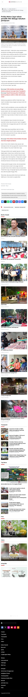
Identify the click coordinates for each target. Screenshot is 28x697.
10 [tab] (23, 562)
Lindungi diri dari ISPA (10, 612)
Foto (2, 516)
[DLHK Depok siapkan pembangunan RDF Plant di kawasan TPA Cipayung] (4, 504)
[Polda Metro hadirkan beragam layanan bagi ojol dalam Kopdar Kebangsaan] (14, 317)
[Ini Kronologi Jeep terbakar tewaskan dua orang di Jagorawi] (14, 386)
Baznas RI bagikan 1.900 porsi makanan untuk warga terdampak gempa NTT (17, 437)
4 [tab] (16, 538)
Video (2, 540)
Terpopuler (4, 424)
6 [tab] (15, 562)
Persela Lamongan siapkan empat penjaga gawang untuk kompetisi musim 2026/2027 (17, 450)
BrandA (3, 680)
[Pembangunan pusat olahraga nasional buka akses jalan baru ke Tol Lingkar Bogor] (14, 474)
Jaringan (3, 668)
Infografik (4, 563)
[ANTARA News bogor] (15, 1)
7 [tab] (17, 562)
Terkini (3, 632)
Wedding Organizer (20, 207)
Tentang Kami (4, 675)
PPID (2, 687)
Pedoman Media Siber (6, 678)
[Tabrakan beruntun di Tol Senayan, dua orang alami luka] (14, 295)
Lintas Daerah (11, 9)
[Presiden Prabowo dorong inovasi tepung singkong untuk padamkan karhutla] (4, 444)
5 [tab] (18, 538)
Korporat (3, 685)
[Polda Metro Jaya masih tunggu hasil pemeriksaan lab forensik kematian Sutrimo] (14, 227)
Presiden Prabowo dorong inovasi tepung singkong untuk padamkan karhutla (17, 443)
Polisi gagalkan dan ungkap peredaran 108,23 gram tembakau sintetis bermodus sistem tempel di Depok (13, 418)
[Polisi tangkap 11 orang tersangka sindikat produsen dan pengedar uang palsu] (14, 249)
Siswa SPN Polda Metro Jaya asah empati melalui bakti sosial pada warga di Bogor (12, 281)
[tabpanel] (14, 528)
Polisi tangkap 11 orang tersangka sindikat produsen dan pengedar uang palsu (12, 258)
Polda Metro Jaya (8, 207)
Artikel (2, 652)
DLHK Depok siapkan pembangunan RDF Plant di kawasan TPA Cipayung (16, 504)
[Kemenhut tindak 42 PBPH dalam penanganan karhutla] (4, 430)
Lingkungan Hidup (6, 654)
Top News (4, 462)
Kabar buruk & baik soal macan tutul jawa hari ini (12, 557)
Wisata (3, 658)
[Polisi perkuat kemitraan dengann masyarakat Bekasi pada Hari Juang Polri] (14, 363)
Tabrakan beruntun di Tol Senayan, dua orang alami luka (13, 303)
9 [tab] (21, 562)
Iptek (2, 649)
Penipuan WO (5, 210)
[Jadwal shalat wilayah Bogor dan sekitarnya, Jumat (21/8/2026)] (4, 457)
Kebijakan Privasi (5, 673)
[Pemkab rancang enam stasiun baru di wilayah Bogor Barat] (4, 511)
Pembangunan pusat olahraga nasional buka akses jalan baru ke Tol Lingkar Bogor (13, 483)
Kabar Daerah (4, 645)
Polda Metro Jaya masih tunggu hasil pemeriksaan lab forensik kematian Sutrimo (13, 235)
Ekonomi (3, 647)
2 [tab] (12, 538)
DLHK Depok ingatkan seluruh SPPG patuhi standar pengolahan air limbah (17, 490)
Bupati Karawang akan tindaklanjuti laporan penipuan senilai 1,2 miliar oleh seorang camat (13, 94)
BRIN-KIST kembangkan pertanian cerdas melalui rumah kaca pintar (13, 532)
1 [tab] (10, 538)
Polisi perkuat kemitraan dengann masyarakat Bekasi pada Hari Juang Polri (14, 372)
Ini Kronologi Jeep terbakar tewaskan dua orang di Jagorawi (12, 394)
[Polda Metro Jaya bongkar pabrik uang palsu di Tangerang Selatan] (14, 340)
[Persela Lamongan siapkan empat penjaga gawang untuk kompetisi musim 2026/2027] (4, 450)
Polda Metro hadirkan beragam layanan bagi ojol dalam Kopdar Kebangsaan (13, 326)
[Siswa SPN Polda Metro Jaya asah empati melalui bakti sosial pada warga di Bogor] (14, 272)
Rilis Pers (3, 665)
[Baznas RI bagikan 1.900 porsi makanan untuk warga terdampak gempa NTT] (4, 437)
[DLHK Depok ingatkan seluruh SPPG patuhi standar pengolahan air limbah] (4, 490)
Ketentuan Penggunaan (7, 671)
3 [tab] (14, 538)
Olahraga (3, 662)
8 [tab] (19, 562)
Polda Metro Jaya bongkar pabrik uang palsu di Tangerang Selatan (13, 349)
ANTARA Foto (4, 683)
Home (5, 9)
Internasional (4, 660)
